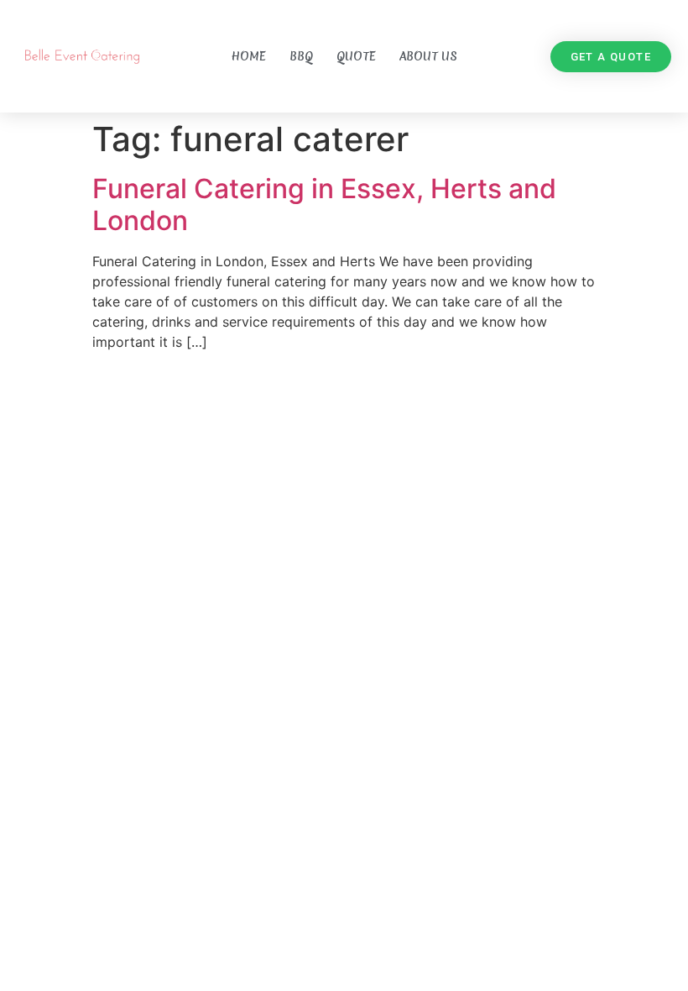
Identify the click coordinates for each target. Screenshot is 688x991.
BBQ (301, 56)
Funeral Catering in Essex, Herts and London (324, 204)
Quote (356, 56)
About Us (428, 56)
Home (249, 56)
